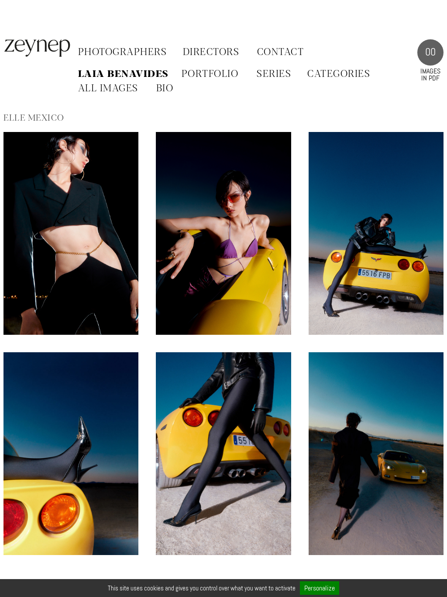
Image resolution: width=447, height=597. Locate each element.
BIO (165, 88)
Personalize (319, 588)
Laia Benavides (123, 74)
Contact (280, 52)
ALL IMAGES (108, 88)
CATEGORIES (338, 74)
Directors (211, 52)
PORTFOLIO (210, 74)
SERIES (274, 74)
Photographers (122, 52)
